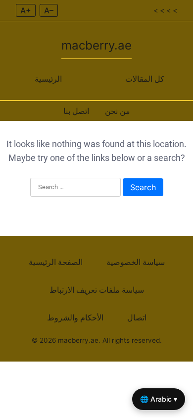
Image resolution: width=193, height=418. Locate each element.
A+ (25, 10)
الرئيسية (48, 79)
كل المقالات (144, 79)
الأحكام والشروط (75, 317)
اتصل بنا (76, 111)
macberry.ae (96, 45)
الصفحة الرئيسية (56, 262)
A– (48, 10)
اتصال (136, 317)
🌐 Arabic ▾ (158, 399)
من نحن (117, 111)
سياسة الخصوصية (135, 262)
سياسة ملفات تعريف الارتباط (96, 290)
